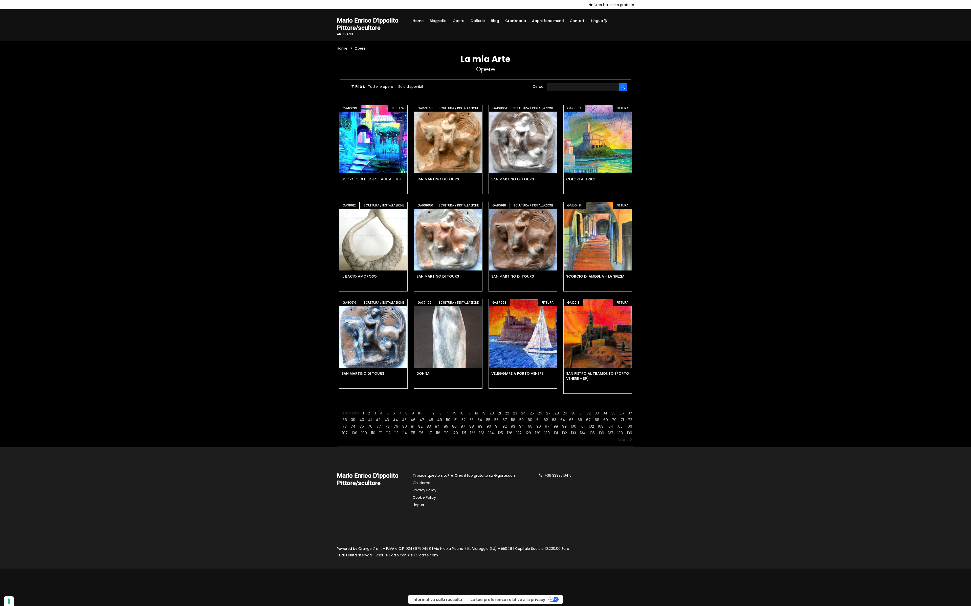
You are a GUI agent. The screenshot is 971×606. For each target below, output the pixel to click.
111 (380, 432)
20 (492, 413)
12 (432, 413)
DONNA (423, 373)
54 (480, 419)
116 (421, 432)
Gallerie (477, 20)
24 (523, 413)
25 (532, 413)
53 (472, 419)
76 (370, 426)
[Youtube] (345, 5)
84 (437, 426)
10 (419, 413)
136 (601, 432)
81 (412, 426)
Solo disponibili (411, 86)
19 (484, 413)
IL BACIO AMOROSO (359, 276)
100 (573, 426)
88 (471, 426)
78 (387, 426)
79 (396, 426)
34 (605, 413)
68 (597, 419)
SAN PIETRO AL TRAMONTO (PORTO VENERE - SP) (597, 376)
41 (370, 419)
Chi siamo (421, 482)
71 (622, 419)
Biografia (438, 20)
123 (481, 432)
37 (630, 413)
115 (413, 432)
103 (600, 426)
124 (491, 432)
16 (462, 413)
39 (353, 419)
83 (429, 426)
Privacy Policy (424, 490)
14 (447, 413)
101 (582, 426)
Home (418, 20)
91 (496, 426)
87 (463, 426)
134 (583, 432)
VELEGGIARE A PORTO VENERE (517, 373)
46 (413, 419)
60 (530, 419)
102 (591, 426)
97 (547, 426)
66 (580, 419)
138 (620, 432)
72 (630, 419)
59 (521, 419)
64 (562, 419)
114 (405, 432)
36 (622, 413)
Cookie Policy (424, 497)
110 (373, 432)
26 (540, 413)
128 (528, 432)
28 (557, 413)
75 (362, 426)
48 (430, 419)
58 (513, 419)
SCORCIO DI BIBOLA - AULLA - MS (371, 179)
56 (496, 419)
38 (345, 419)
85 (446, 426)
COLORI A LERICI (580, 179)
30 (573, 413)
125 (500, 432)
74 (353, 426)
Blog (495, 20)
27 (548, 413)
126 (509, 432)
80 (404, 426)
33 (597, 413)
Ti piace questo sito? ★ (464, 475)
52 (463, 419)
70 (614, 419)
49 (439, 419)
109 (364, 432)
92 (504, 426)
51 (455, 419)
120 (455, 432)
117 (430, 432)
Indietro (351, 413)
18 (476, 413)
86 (454, 426)
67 (588, 419)
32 (589, 413)
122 (472, 432)
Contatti (577, 20)
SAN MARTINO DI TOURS (437, 179)
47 (422, 419)
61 (538, 419)
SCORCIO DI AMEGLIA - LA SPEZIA (595, 276)
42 (378, 419)
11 (426, 413)
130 (547, 432)
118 (438, 432)
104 (610, 426)
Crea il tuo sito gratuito (613, 4)
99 (564, 426)
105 (620, 426)
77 (379, 426)
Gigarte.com (427, 555)
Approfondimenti (548, 20)
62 (546, 419)
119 (446, 432)
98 (556, 426)
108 (354, 432)
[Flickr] (361, 5)
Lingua (597, 20)
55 (488, 419)
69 (605, 419)
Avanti (623, 439)
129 (537, 432)
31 (581, 413)
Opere (458, 20)
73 (344, 426)
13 (440, 413)
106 (629, 426)
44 (395, 419)
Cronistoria (515, 20)
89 (480, 426)
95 (530, 426)
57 (505, 419)
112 (388, 432)
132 (564, 432)
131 (556, 432)
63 (554, 419)
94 (521, 426)
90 (489, 426)
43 (386, 419)
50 (448, 419)
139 (629, 432)
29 (565, 413)
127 (519, 432)
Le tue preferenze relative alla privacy (507, 599)
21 (499, 413)
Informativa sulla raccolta (437, 599)
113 (396, 432)
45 (404, 419)
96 (538, 426)
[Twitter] (353, 5)
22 (507, 413)
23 (515, 413)
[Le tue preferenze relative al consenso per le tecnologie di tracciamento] (9, 601)
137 (610, 432)
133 (573, 432)
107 (345, 432)
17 (469, 413)
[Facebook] (338, 5)
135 (592, 432)
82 (420, 426)
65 (571, 419)
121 (464, 432)
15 (454, 413)
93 (513, 426)
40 (361, 419)
